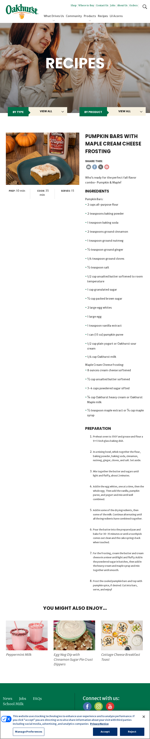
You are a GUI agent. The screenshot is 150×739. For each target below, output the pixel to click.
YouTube (109, 706)
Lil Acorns (116, 16)
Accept (105, 731)
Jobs (112, 5)
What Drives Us (54, 16)
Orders (133, 5)
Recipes (103, 16)
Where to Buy (86, 5)
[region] (75, 724)
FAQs (37, 698)
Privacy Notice (99, 723)
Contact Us (102, 5)
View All (46, 111)
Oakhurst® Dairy (22, 11)
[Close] (143, 716)
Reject (132, 731)
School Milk (13, 704)
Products (90, 16)
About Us (122, 5)
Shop (74, 5)
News (7, 698)
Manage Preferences (28, 731)
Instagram (98, 706)
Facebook (87, 706)
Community (74, 16)
